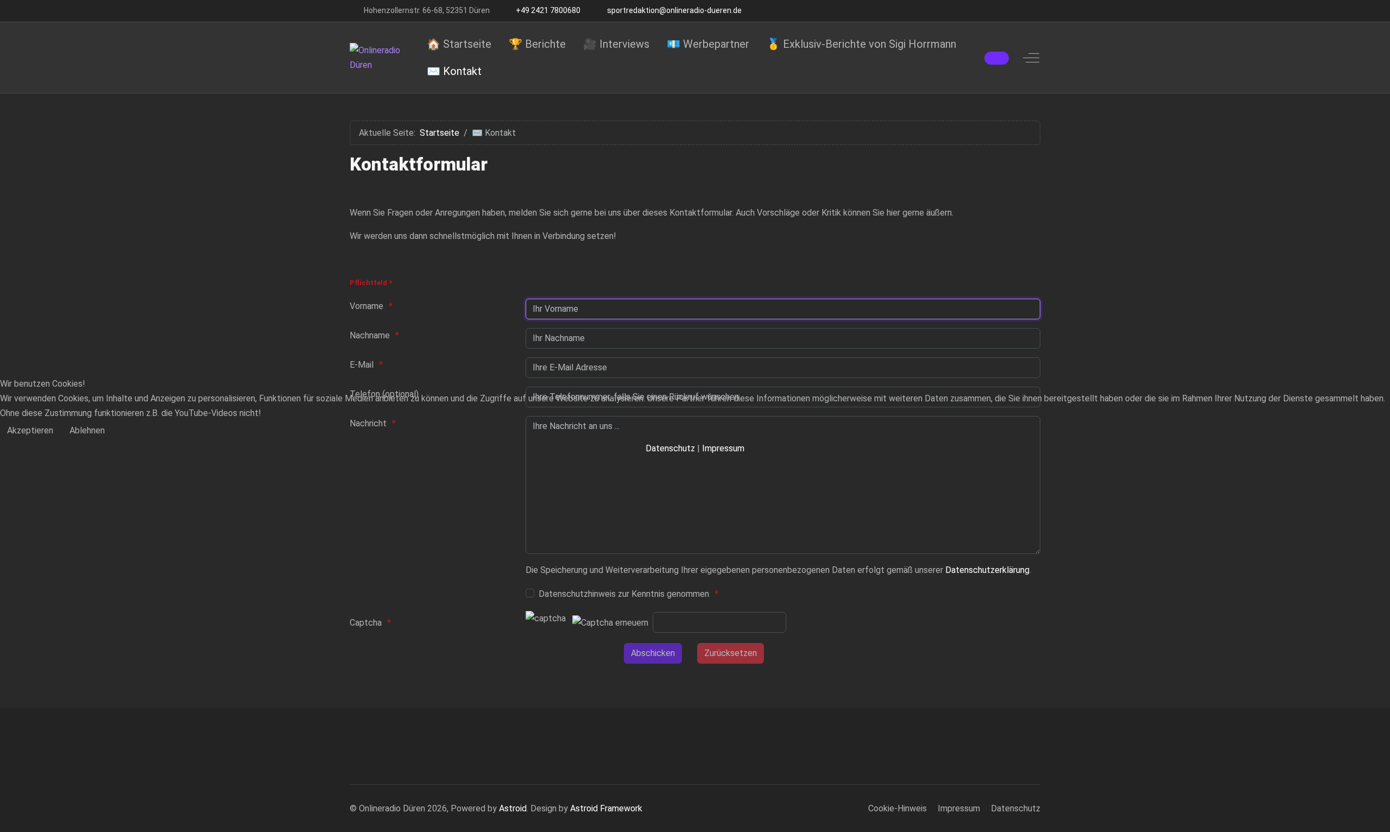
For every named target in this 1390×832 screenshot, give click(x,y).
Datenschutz (670, 448)
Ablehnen (87, 430)
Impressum (723, 448)
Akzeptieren (30, 430)
